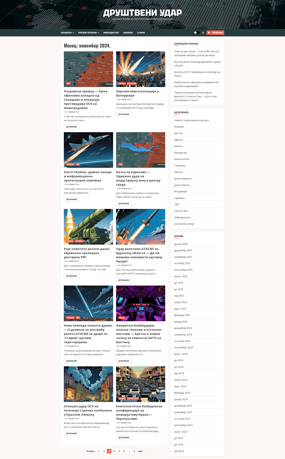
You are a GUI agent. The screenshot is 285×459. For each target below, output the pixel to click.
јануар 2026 (180, 244)
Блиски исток (133, 398)
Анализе (128, 32)
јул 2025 (178, 282)
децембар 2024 (183, 328)
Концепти (66, 32)
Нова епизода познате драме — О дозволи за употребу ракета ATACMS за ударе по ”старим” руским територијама (88, 333)
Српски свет (181, 210)
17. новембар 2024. (125, 346)
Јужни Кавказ (182, 185)
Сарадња (179, 198)
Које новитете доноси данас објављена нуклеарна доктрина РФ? (87, 253)
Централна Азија (184, 223)
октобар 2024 (182, 341)
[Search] (203, 33)
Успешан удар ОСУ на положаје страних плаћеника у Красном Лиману (88, 410)
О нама (141, 32)
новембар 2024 (183, 334)
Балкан (178, 146)
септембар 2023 (183, 425)
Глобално (70, 164)
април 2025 (180, 302)
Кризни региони (87, 32)
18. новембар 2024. (72, 346)
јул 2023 (178, 438)
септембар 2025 (183, 269)
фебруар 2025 (182, 315)
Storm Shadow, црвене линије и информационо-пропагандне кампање (88, 176)
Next (141, 451)
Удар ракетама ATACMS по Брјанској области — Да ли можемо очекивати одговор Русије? (139, 255)
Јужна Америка (182, 178)
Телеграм (217, 32)
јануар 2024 (180, 399)
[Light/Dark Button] (197, 32)
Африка (178, 139)
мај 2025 (179, 295)
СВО (68, 83)
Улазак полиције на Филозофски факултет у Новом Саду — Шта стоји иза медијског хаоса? (195, 96)
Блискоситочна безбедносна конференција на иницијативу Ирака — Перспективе (139, 412)
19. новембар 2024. (72, 261)
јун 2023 (178, 444)
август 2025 (180, 276)
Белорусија (132, 83)
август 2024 (180, 354)
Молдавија (180, 191)
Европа (121, 317)
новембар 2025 (183, 257)
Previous (91, 451)
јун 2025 (178, 289)
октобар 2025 (182, 263)
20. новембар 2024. (125, 99)
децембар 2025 (183, 250)
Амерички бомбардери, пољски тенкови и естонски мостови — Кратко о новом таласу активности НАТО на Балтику (138, 333)
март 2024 (180, 386)
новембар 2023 (183, 412)
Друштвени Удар (142, 12)
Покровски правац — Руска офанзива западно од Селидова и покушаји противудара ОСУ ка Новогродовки (85, 99)
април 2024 (180, 379)
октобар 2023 (182, 418)
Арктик (178, 133)
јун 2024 (178, 367)
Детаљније (71, 127)
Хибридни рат (111, 32)
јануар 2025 (180, 321)
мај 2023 (179, 451)
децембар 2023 (183, 405)
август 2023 (180, 431)
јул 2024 (178, 360)
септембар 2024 (183, 347)
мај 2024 (179, 373)
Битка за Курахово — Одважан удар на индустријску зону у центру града (138, 178)
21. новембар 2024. (72, 112)
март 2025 (180, 308)
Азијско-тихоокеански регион (191, 120)
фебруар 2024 (182, 392)
